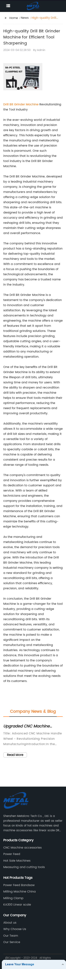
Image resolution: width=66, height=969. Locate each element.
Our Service (11, 942)
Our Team (10, 935)
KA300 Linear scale (17, 904)
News (25, 17)
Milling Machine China (19, 891)
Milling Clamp (13, 898)
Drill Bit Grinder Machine (20, 104)
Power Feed (11, 854)
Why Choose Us (14, 929)
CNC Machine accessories (22, 847)
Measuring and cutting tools (24, 867)
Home (13, 18)
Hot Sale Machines (16, 860)
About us (9, 922)
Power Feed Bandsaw (19, 885)
